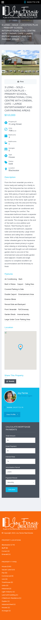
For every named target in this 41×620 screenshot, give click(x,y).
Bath (20, 279)
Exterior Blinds (10, 299)
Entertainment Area (26, 294)
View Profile (10, 414)
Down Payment (11, 446)
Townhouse (6, 582)
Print (21, 82)
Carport (20, 284)
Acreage (5, 611)
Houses (4, 607)
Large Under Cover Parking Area (17, 319)
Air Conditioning (11, 279)
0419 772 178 (33, 2)
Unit (3, 579)
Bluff (3, 548)
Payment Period (11, 478)
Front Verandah (11, 309)
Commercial (6, 576)
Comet (4, 551)
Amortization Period (13, 467)
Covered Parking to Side (14, 289)
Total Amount (10, 436)
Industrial (5, 589)
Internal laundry (23, 314)
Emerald (5, 554)
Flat (3, 573)
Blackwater (6, 545)
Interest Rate (10, 457)
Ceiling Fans (29, 284)
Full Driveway (23, 309)
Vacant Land (6, 570)
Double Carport (11, 294)
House (4, 566)
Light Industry (7, 592)
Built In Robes (10, 284)
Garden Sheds (10, 314)
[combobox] (20, 482)
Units (4, 585)
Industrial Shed (7, 604)
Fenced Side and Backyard (15, 304)
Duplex (4, 601)
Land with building (8, 595)
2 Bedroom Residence (10, 598)
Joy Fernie (23, 393)
